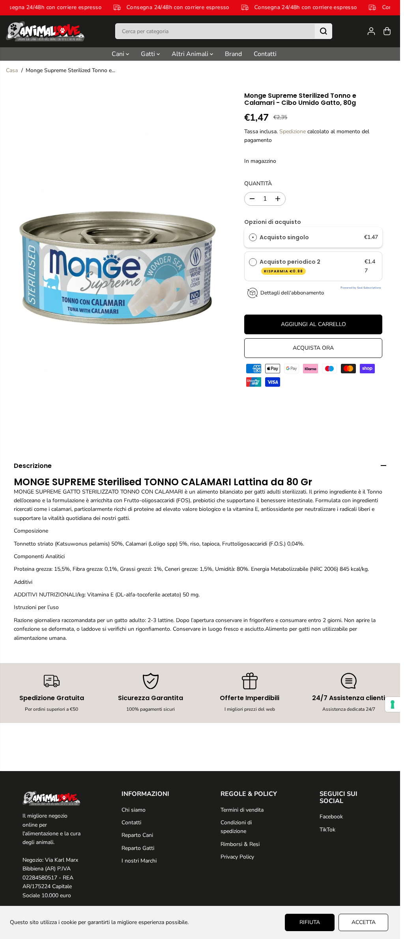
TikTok (327, 829)
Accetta (364, 922)
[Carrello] (387, 31)
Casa (12, 70)
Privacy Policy (237, 857)
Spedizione (292, 131)
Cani (119, 54)
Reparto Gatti (138, 848)
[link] (51, 798)
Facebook (331, 816)
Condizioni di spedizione (236, 827)
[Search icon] (323, 31)
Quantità (258, 183)
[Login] (371, 31)
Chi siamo (134, 810)
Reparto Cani (137, 835)
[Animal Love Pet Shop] (45, 31)
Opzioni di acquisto (272, 222)
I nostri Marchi (139, 860)
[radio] (253, 237)
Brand (233, 54)
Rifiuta (309, 922)
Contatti (265, 54)
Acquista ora (313, 348)
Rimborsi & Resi (240, 844)
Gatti (149, 54)
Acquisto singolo (284, 237)
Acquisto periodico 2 (291, 265)
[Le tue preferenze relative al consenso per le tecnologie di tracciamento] (392, 704)
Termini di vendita (242, 810)
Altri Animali (191, 54)
